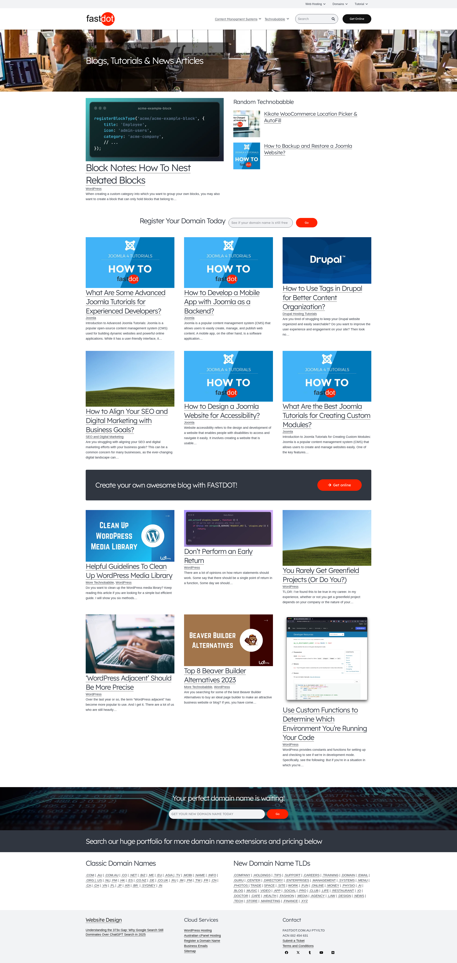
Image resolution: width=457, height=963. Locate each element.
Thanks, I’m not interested (228, 553)
